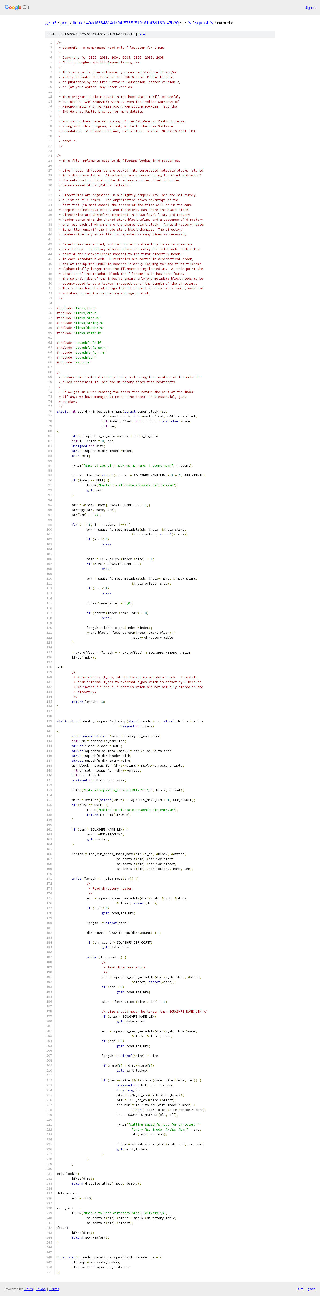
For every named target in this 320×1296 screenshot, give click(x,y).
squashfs (204, 23)
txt (300, 1289)
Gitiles (28, 1289)
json (311, 1289)
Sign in (310, 7)
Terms (54, 1289)
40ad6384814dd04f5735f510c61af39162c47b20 (132, 23)
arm (64, 23)
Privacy (41, 1289)
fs (189, 23)
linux (77, 23)
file (141, 34)
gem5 (50, 23)
